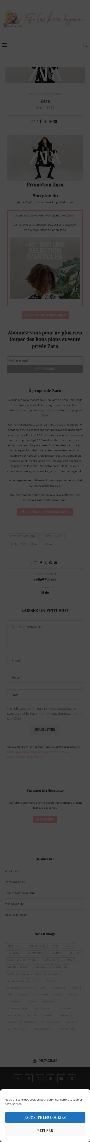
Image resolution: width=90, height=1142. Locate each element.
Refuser (45, 1131)
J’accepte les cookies (45, 1117)
